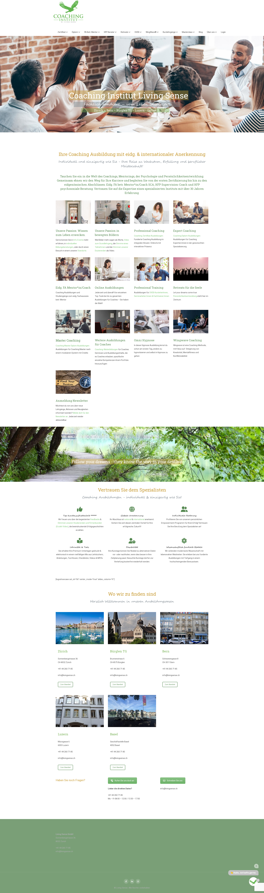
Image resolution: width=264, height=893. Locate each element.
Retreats (125, 32)
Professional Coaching (149, 230)
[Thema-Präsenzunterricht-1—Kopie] (73, 212)
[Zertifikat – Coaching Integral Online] (112, 269)
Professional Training (148, 287)
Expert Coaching (184, 230)
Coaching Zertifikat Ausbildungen (148, 236)
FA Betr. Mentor (91, 32)
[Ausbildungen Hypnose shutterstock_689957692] (151, 321)
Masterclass (187, 32)
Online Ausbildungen (109, 287)
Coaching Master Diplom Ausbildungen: (73, 346)
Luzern (63, 734)
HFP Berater (109, 32)
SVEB (137, 32)
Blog (201, 32)
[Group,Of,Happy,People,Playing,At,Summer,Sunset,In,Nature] (190, 269)
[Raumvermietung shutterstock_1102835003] (112, 321)
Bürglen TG (118, 651)
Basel (114, 734)
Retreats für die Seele (187, 287)
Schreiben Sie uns (174, 781)
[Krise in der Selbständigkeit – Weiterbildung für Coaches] (190, 321)
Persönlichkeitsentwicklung (185, 296)
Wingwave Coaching (187, 340)
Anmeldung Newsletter (72, 400)
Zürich (63, 651)
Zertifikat (62, 32)
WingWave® (151, 32)
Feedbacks (95, 519)
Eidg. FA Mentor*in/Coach (73, 287)
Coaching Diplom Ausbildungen (186, 236)
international (138, 519)
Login (223, 32)
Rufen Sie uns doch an (124, 781)
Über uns (211, 32)
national (127, 519)
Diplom (75, 32)
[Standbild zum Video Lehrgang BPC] (112, 212)
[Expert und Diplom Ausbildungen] (190, 212)
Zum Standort (65, 684)
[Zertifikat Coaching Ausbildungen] (151, 212)
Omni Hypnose (144, 340)
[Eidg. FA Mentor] (73, 269)
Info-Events (78, 240)
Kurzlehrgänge (169, 32)
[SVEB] (151, 269)
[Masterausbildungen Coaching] (73, 321)
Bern (165, 651)
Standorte (82, 251)
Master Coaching (68, 340)
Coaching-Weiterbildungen (106, 349)
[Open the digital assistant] (253, 881)
